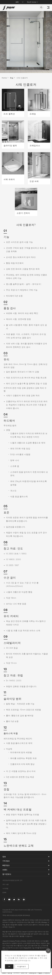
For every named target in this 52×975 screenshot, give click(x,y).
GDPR (4, 892)
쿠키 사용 (5, 884)
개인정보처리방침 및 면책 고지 (12, 880)
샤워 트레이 (9, 179)
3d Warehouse (24, 899)
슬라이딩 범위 (10, 145)
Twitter (14, 899)
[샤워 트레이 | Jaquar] (13, 163)
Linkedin (19, 899)
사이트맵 (5, 888)
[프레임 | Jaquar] (39, 100)
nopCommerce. (7, 912)
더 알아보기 (23, 966)
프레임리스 (35, 145)
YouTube (9, 899)
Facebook (4, 899)
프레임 (33, 114)
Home (4, 78)
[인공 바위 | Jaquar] (39, 165)
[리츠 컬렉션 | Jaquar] (13, 100)
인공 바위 (34, 181)
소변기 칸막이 (23, 213)
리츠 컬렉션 (9, 114)
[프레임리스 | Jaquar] (39, 131)
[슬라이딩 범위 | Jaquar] (13, 131)
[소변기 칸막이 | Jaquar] (26, 199)
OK (9, 966)
